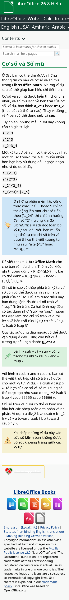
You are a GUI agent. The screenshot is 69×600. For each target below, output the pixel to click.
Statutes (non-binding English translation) (34, 531)
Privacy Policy (49, 527)
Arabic (59, 27)
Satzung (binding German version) (30, 536)
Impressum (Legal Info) (20, 527)
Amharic (41, 27)
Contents (11, 38)
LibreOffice (13, 18)
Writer (34, 18)
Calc (48, 18)
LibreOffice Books (35, 492)
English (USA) (15, 27)
